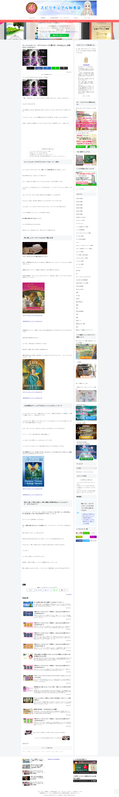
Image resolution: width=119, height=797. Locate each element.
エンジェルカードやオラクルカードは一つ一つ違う (40, 151)
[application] (85, 767)
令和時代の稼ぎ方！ (87, 517)
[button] (64, 68)
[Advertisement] (47, 137)
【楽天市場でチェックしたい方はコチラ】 (32, 321)
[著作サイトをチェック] (83, 96)
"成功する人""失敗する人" (89, 514)
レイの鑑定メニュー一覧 (77, 791)
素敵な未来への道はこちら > (59, 35)
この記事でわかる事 (45, 149)
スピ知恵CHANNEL (53, 791)
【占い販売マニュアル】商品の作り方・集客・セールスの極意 (88, 521)
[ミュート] (93, 772)
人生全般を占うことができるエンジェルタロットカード (41, 154)
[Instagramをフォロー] (89, 96)
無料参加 (46, 791)
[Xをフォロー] (85, 96)
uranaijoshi (86, 65)
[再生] (74, 772)
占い (24, 584)
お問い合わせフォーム (75, 793)
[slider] (94, 781)
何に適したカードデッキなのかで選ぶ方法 (38, 152)
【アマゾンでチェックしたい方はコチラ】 (32, 315)
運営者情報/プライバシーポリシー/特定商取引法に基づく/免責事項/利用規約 (54, 793)
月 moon (69, 791)
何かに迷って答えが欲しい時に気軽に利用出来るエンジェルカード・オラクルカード (47, 156)
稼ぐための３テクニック (88, 516)
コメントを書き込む (47, 747)
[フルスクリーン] (95, 772)
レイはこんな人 (40, 791)
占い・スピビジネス (62, 791)
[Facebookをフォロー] (87, 96)
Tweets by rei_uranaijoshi (54, 759)
